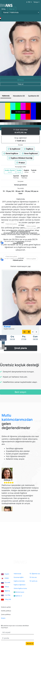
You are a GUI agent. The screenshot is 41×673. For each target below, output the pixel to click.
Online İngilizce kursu (20, 588)
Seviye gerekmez (20, 185)
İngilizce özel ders (19, 581)
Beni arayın (20, 392)
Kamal (7, 326)
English (6, 574)
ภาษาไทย (7, 595)
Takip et (20, 84)
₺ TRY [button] (28, 2)
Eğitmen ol (18, 596)
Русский (7, 582)
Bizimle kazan (19, 592)
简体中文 (7, 591)
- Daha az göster (31, 226)
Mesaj (21, 80)
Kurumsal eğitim (19, 577)
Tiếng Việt (7, 599)
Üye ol (11, 9)
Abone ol (30, 643)
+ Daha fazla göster (11, 224)
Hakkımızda (17, 573)
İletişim (3, 618)
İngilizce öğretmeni (19, 584)
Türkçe (6, 586)
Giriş (3, 9)
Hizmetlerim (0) (19, 96)
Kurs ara (34, 577)
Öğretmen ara (36, 573)
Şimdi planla (20, 348)
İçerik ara (34, 581)
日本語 (6, 578)
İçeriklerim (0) (33, 96)
